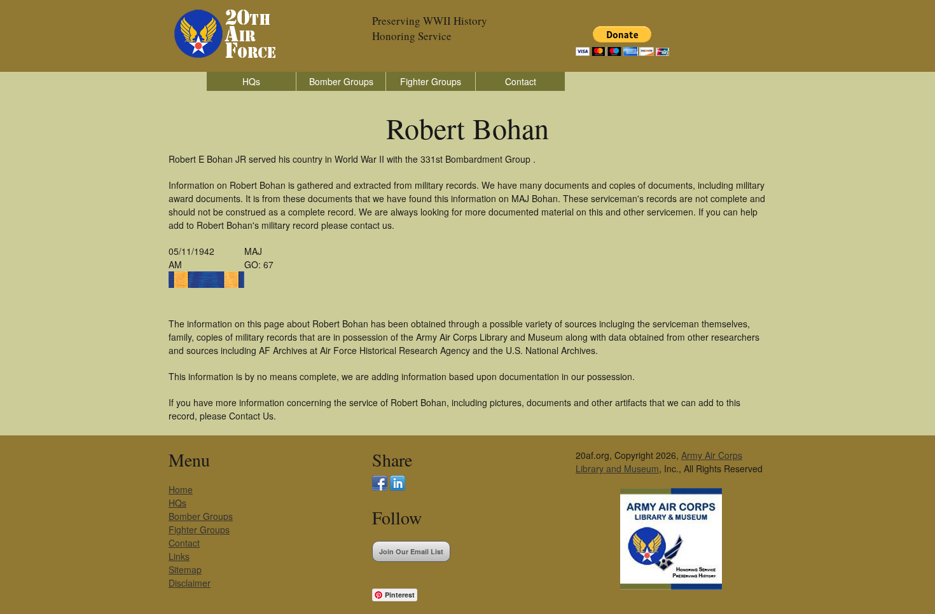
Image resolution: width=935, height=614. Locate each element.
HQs (251, 81)
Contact (520, 81)
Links (179, 556)
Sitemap (185, 569)
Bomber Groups (341, 81)
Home (181, 489)
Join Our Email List (411, 551)
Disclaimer (190, 582)
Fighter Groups (430, 81)
